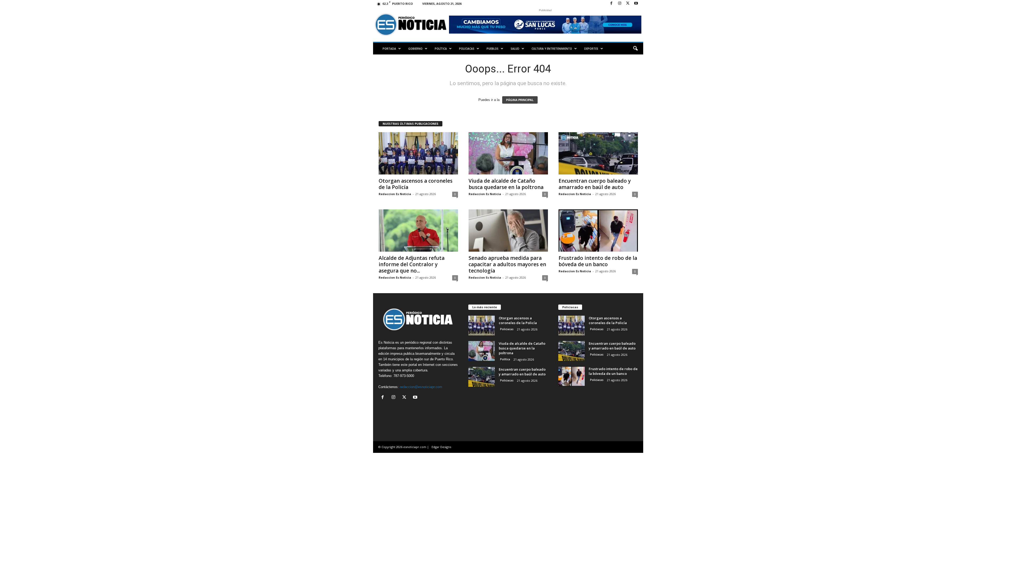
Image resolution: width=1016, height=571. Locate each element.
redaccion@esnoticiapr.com (421, 387)
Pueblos (492, 48)
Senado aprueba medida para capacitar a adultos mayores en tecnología (507, 264)
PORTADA (389, 48)
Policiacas (466, 48)
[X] (628, 3)
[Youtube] (636, 3)
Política (441, 48)
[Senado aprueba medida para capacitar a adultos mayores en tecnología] (508, 230)
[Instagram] (619, 3)
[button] (635, 48)
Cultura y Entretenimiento (552, 48)
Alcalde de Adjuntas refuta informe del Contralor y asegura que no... (411, 264)
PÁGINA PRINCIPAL (520, 100)
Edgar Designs (441, 447)
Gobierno (415, 48)
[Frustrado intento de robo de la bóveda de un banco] (598, 230)
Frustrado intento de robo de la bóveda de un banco (598, 261)
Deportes (591, 48)
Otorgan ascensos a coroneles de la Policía (415, 184)
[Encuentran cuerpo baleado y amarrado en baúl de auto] (598, 153)
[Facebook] (611, 3)
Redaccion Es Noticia (395, 194)
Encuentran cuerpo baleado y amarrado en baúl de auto (595, 184)
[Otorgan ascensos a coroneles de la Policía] (418, 153)
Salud (515, 48)
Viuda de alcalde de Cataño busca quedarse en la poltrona (506, 184)
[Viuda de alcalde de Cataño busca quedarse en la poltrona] (508, 153)
